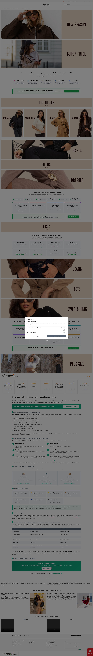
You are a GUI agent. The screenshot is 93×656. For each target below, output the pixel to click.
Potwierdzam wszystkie (56, 336)
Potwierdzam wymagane (36, 336)
